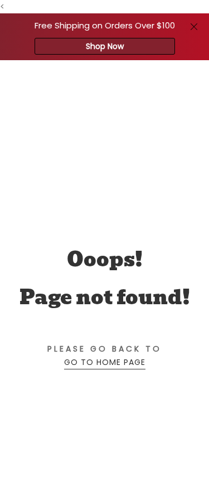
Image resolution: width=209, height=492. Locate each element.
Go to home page (104, 362)
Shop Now (105, 46)
